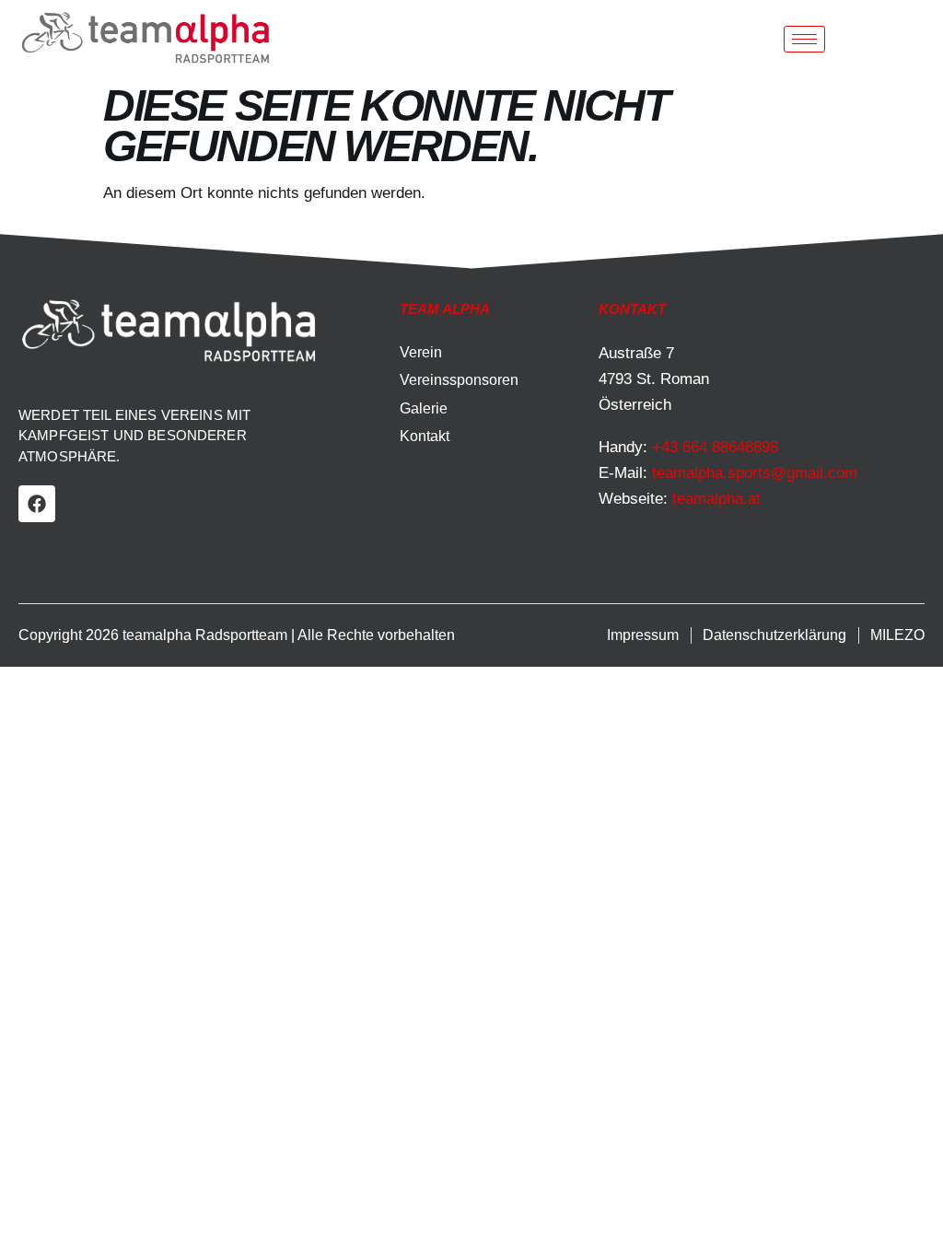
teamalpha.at (716, 498)
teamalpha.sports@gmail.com (754, 473)
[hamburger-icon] (804, 39)
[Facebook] (36, 503)
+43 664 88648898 (715, 447)
